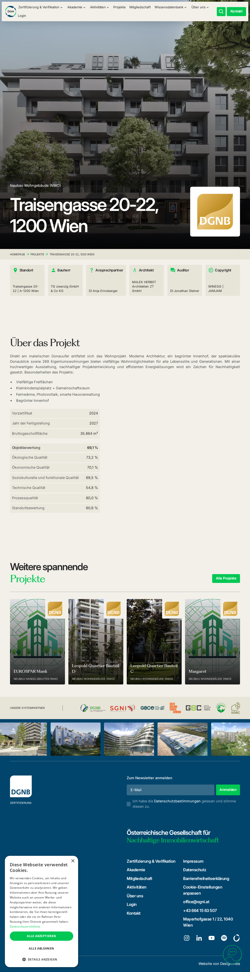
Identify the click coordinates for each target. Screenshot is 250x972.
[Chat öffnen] (232, 954)
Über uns (135, 895)
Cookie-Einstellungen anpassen (202, 890)
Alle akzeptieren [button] (41, 936)
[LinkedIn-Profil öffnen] (199, 937)
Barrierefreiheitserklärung (206, 878)
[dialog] (41, 911)
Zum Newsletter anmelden (149, 778)
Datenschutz (194, 869)
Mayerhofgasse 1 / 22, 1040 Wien (208, 922)
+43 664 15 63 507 (200, 910)
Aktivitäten (136, 887)
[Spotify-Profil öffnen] (224, 937)
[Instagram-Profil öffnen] (186, 937)
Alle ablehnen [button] (41, 948)
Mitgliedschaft (140, 7)
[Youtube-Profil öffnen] (211, 937)
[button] (40, 7)
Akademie (136, 869)
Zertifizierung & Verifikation (151, 861)
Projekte (119, 7)
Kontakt (134, 913)
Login (22, 16)
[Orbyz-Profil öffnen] (236, 937)
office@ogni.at (196, 901)
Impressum (193, 861)
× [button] (72, 861)
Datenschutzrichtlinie (25, 926)
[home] (10, 11)
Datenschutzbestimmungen (177, 801)
